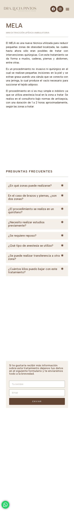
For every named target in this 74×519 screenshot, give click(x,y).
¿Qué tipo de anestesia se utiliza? (30, 245)
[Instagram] (60, 9)
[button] (67, 9)
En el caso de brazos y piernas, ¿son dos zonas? (32, 197)
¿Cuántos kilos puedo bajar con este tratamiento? (32, 270)
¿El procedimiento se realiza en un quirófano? (31, 210)
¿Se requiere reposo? (22, 235)
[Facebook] (53, 9)
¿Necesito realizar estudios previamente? (26, 224)
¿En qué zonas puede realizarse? (30, 185)
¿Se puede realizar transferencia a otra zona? (34, 257)
